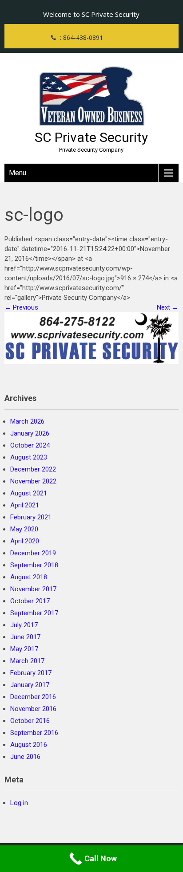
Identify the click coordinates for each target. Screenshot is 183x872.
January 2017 (29, 685)
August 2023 (28, 457)
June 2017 (25, 637)
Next (168, 307)
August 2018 (28, 577)
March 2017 (27, 661)
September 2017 (34, 613)
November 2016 (33, 709)
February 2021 (31, 517)
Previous (21, 307)
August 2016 (28, 745)
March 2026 (27, 421)
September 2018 (34, 565)
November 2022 (33, 481)
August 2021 (28, 493)
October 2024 (30, 445)
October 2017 (30, 601)
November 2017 (33, 589)
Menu (17, 173)
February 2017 (31, 673)
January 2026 (29, 433)
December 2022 (33, 469)
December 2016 (33, 697)
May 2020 (24, 529)
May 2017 (24, 649)
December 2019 (33, 553)
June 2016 (25, 757)
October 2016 (30, 721)
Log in (19, 803)
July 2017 (24, 625)
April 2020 (24, 541)
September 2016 (34, 733)
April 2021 (24, 505)
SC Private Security (91, 137)
